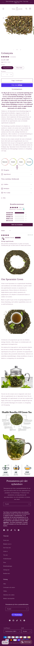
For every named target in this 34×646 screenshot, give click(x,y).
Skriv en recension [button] (17, 224)
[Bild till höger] (20, 49)
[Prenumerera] (29, 504)
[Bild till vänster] (13, 49)
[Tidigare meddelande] (3, 2)
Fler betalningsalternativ (17, 89)
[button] (3, 9)
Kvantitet (3, 71)
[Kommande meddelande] (31, 2)
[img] (5, 235)
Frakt (2, 62)
